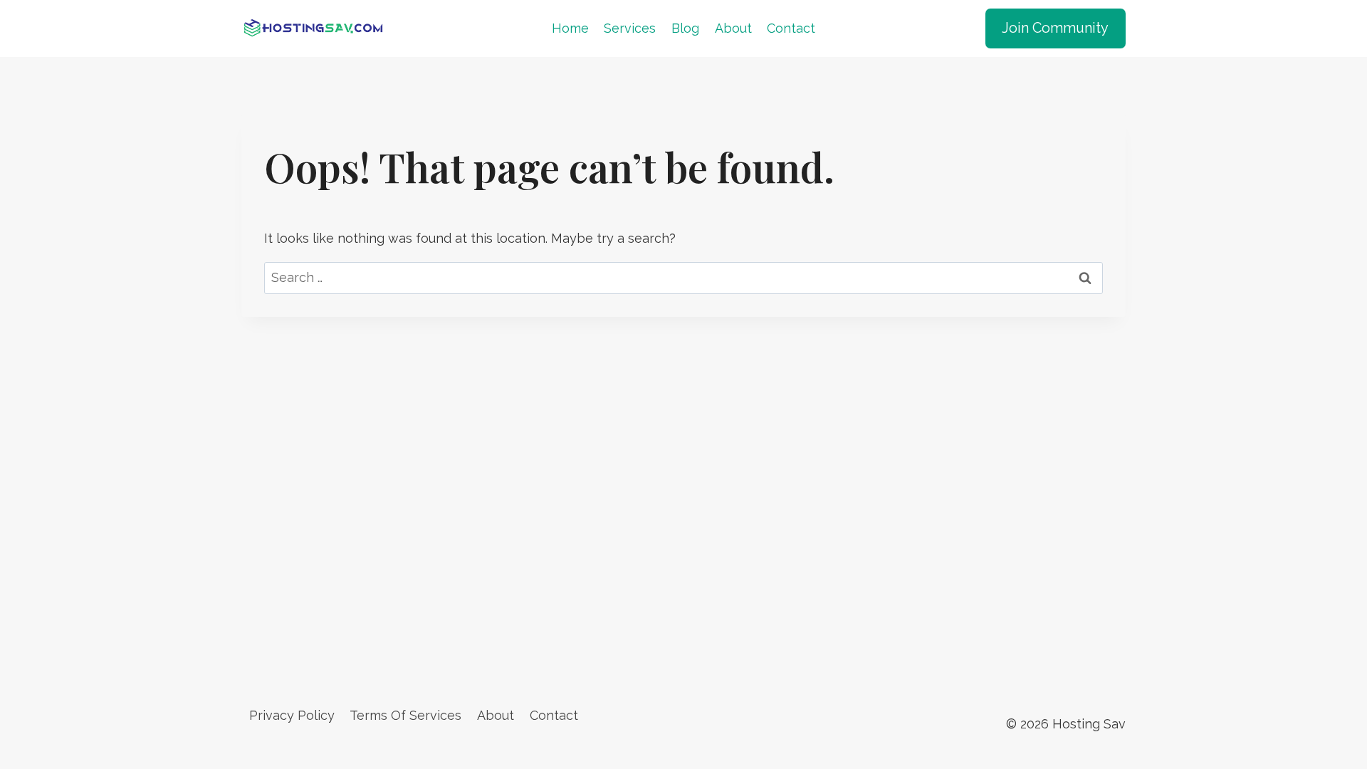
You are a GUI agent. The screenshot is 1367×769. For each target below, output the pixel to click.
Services (630, 28)
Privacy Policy (292, 715)
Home (570, 28)
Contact (791, 28)
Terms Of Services (405, 715)
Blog (685, 28)
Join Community (1055, 27)
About (733, 28)
